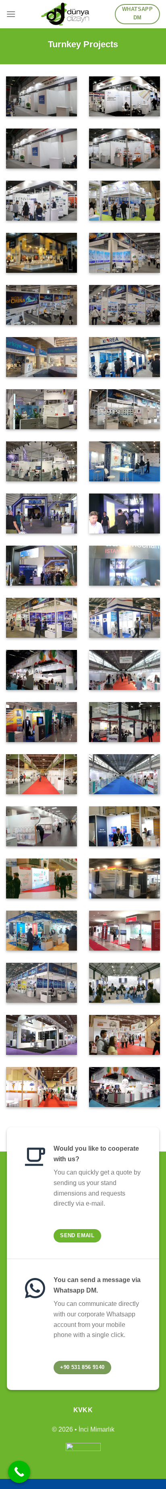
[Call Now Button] (19, 1472)
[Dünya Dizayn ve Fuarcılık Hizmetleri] (65, 14)
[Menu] (11, 14)
